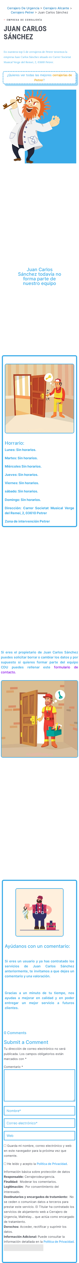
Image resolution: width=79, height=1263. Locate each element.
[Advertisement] (39, 205)
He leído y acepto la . (37, 1164)
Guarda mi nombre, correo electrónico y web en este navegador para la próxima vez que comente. (37, 1151)
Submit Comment (23, 1248)
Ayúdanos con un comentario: (37, 946)
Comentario (13, 1067)
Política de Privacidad (52, 1164)
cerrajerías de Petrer (53, 77)
